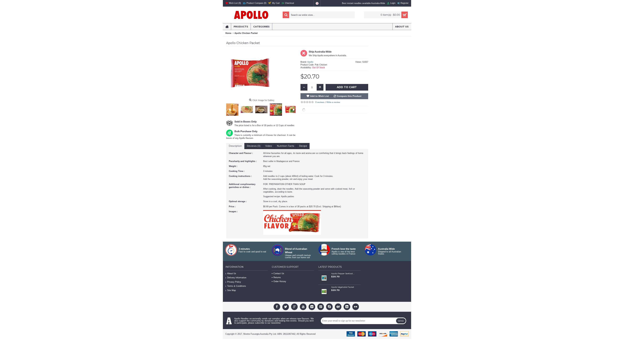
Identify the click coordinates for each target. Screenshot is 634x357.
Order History (279, 281)
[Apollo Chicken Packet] (233, 109)
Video (268, 145)
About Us (231, 273)
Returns (277, 277)
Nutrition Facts (285, 145)
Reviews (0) (253, 145)
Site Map (231, 290)
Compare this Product (349, 96)
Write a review (333, 102)
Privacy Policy (234, 282)
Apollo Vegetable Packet (342, 287)
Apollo (310, 62)
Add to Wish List (319, 96)
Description (235, 145)
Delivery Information (236, 277)
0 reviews (319, 102)
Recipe (303, 145)
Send (401, 320)
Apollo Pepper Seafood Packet (343, 273)
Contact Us (278, 273)
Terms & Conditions (236, 286)
